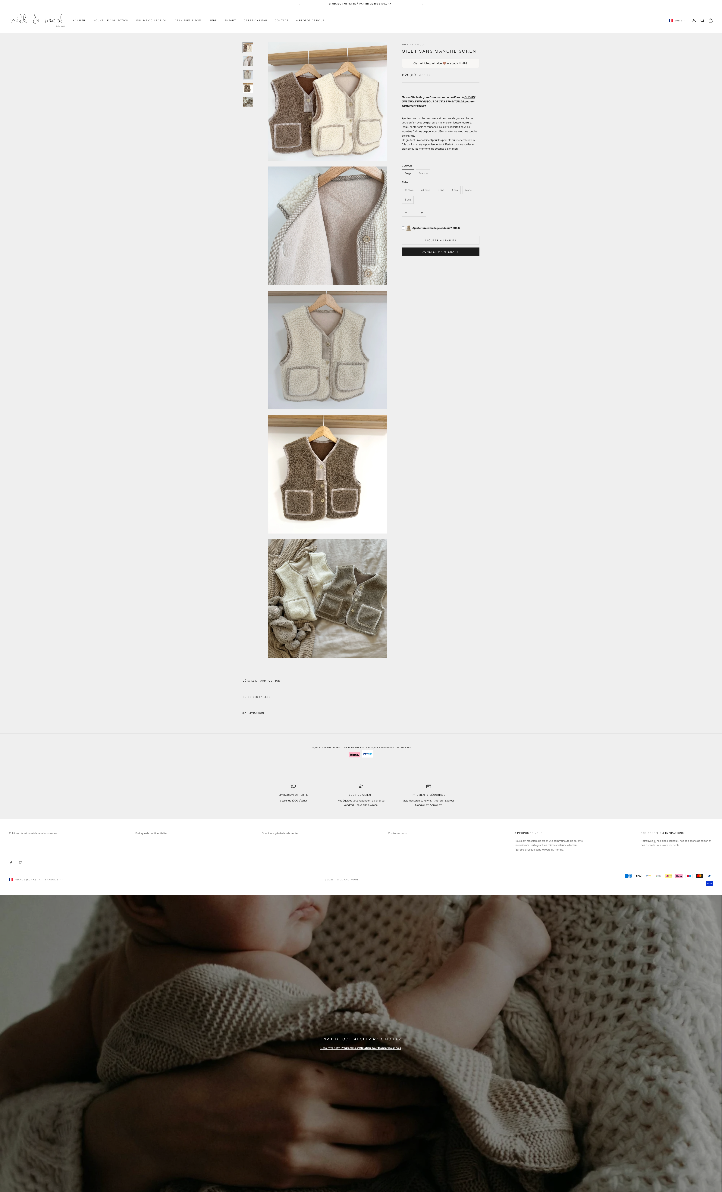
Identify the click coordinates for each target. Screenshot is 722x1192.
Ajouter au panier (441, 240)
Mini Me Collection (151, 20)
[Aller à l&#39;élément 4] (248, 88)
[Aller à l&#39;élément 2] (248, 61)
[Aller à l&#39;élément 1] (248, 47)
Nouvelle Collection (110, 20)
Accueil (79, 20)
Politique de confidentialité (151, 833)
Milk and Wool (413, 44)
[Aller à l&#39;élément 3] (248, 74)
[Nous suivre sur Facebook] (11, 863)
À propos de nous (310, 20)
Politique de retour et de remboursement (33, 833)
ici (655, 840)
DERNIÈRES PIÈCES (188, 20)
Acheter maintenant (440, 251)
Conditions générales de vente (280, 833)
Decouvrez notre (360, 1048)
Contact (282, 20)
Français (52, 879)
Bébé (213, 20)
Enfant (230, 20)
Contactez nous (397, 833)
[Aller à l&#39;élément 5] (248, 101)
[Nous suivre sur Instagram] (21, 863)
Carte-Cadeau (255, 20)
